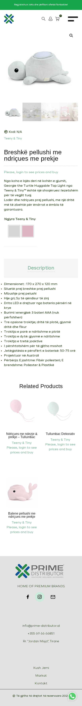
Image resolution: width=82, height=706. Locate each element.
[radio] (14, 231)
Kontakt (41, 683)
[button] (71, 35)
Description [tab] (41, 268)
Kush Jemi (41, 668)
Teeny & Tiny (13, 138)
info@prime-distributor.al (41, 626)
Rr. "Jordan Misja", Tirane (41, 641)
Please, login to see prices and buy (31, 172)
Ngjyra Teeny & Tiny (20, 219)
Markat (41, 675)
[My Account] (50, 19)
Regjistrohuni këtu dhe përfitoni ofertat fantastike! (41, 5)
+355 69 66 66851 (41, 633)
